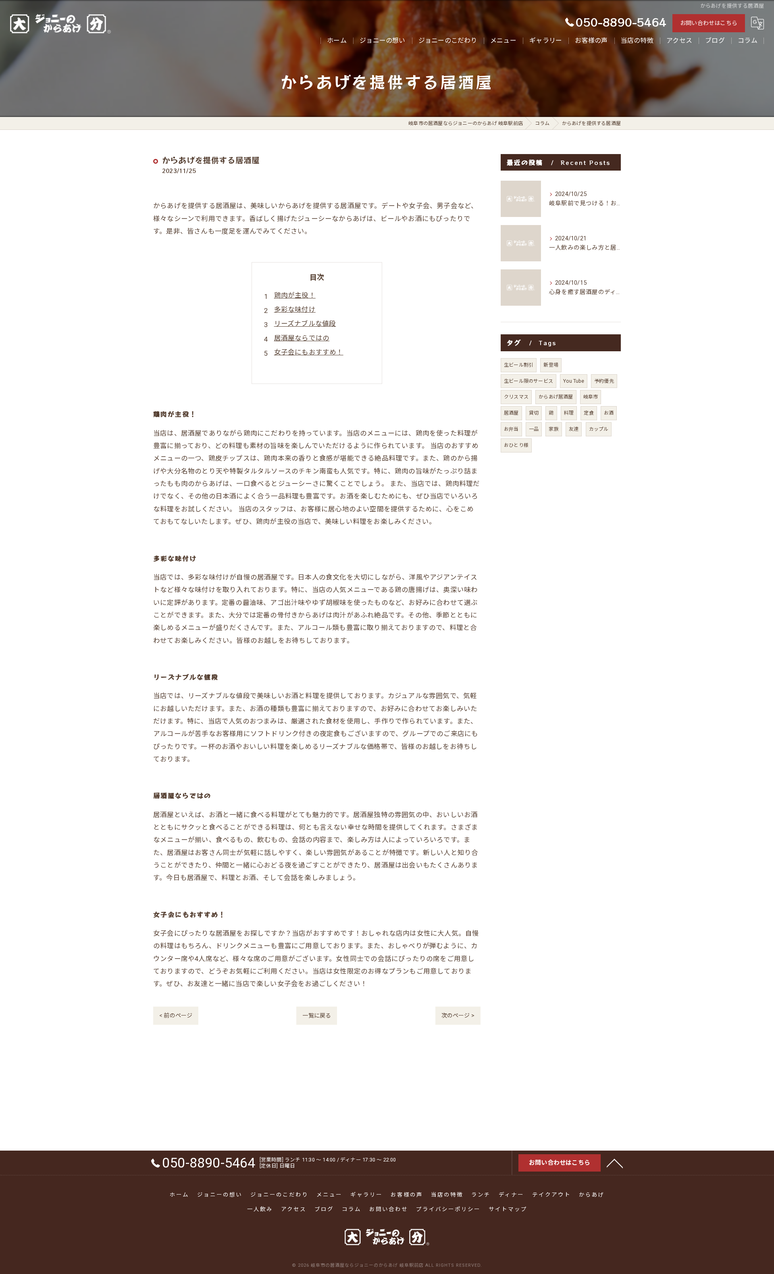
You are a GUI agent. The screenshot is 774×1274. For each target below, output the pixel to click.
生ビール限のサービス (528, 381)
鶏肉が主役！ (295, 295)
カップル (599, 429)
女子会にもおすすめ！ (308, 352)
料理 (569, 413)
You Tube (573, 381)
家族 (553, 429)
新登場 (550, 365)
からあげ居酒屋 (556, 397)
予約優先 (604, 381)
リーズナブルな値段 (305, 323)
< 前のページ (175, 1015)
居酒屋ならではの (302, 338)
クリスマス (516, 397)
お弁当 (511, 429)
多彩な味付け (295, 309)
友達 (573, 429)
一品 (534, 429)
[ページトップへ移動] (615, 1163)
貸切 (534, 413)
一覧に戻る (316, 1015)
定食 (588, 413)
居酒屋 (511, 413)
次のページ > (457, 1015)
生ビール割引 (518, 365)
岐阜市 (590, 397)
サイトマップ (508, 1209)
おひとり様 (516, 445)
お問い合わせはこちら (708, 23)
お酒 (609, 413)
